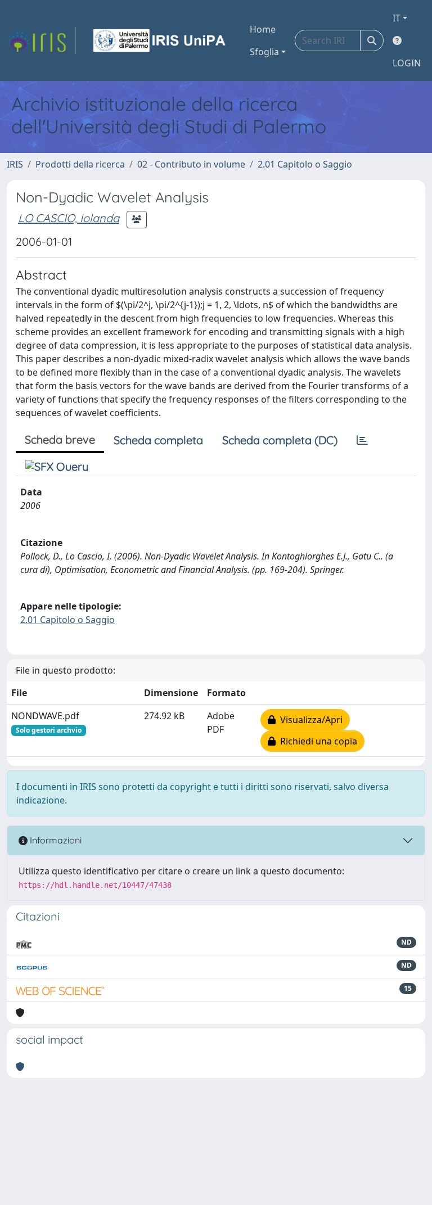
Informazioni (55, 840)
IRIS (15, 164)
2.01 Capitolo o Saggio (305, 164)
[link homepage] (41, 40)
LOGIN (407, 63)
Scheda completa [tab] (158, 440)
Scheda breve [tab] (60, 439)
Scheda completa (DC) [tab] (280, 440)
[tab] (362, 440)
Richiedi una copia (316, 741)
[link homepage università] (160, 40)
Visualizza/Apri (309, 720)
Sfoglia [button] (264, 52)
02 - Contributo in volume (191, 164)
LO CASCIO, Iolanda (68, 218)
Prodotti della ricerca (80, 164)
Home (263, 29)
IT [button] (396, 18)
